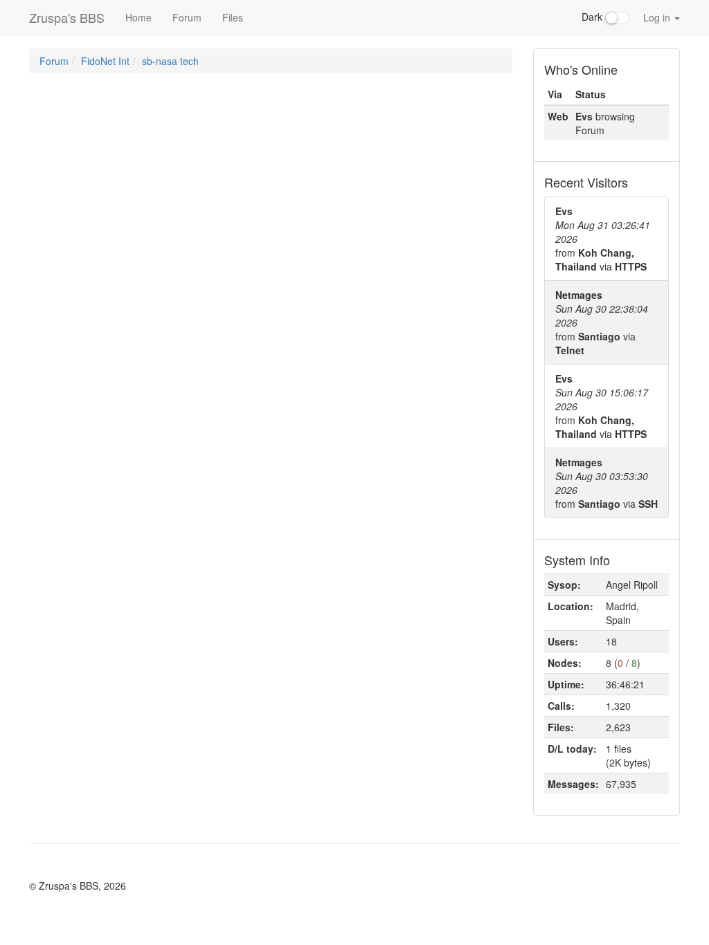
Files (232, 17)
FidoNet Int (105, 61)
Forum (186, 17)
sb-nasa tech (170, 61)
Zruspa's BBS (67, 17)
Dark (593, 17)
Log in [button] (658, 17)
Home (138, 17)
